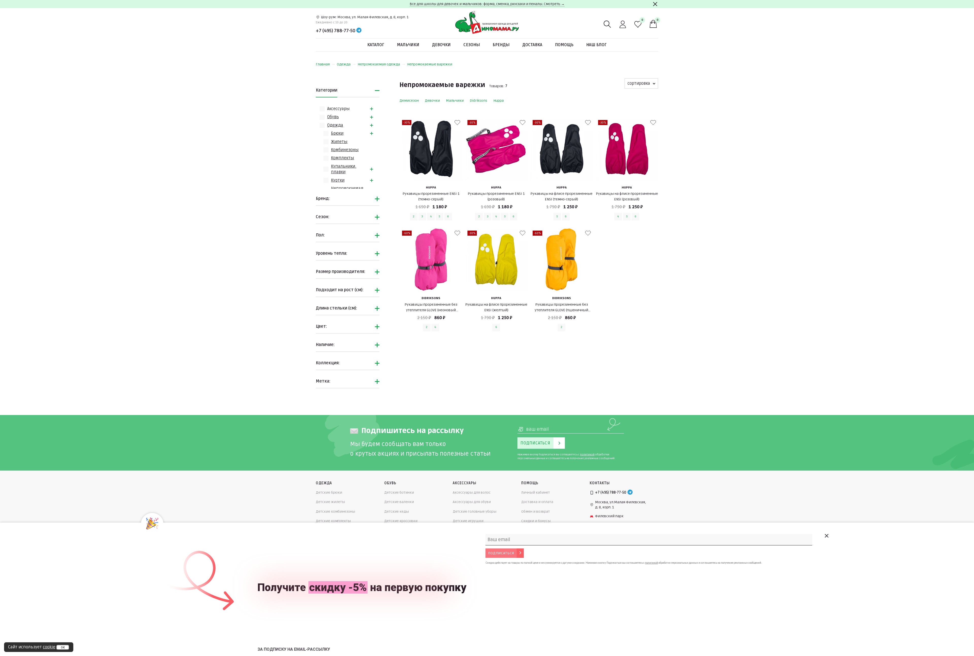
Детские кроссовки (401, 521)
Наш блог (596, 44)
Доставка (532, 44)
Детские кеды (396, 511)
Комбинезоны (345, 149)
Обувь (333, 116)
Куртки (337, 180)
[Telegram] (358, 31)
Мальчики (408, 44)
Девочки (441, 44)
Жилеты (339, 141)
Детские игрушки (468, 521)
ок (63, 647)
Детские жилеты (330, 502)
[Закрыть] (655, 4)
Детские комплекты (333, 521)
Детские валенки (399, 502)
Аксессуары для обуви (472, 502)
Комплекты (342, 158)
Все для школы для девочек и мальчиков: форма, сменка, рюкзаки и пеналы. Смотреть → (487, 4)
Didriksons (478, 100)
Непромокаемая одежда (379, 64)
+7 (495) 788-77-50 (335, 30)
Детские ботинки (399, 492)
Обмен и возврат (535, 511)
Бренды (501, 44)
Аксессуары (338, 108)
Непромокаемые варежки (429, 64)
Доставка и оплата (537, 502)
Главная (323, 64)
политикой (587, 454)
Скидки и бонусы (536, 521)
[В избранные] (457, 122)
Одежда (344, 64)
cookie (49, 647)
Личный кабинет (535, 492)
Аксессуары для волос (472, 492)
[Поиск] (607, 24)
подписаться (501, 553)
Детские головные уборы (474, 511)
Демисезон (409, 100)
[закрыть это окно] (826, 536)
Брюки (337, 133)
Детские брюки (329, 492)
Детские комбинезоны (335, 511)
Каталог (375, 44)
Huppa (498, 100)
